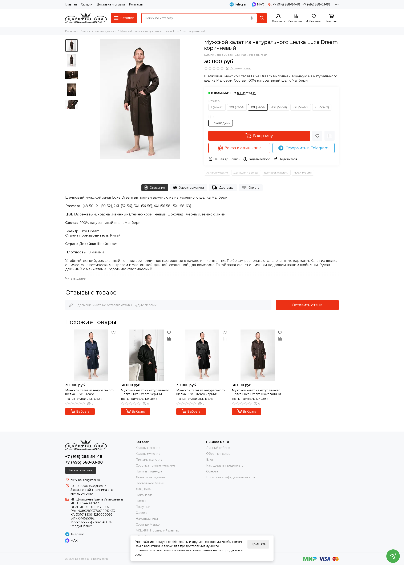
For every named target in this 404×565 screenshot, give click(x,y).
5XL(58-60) (300, 107)
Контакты (136, 4)
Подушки (143, 507)
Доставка (226, 188)
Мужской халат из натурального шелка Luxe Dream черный (145, 392)
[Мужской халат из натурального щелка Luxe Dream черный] (202, 355)
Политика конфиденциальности (230, 477)
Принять (258, 544)
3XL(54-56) (257, 107)
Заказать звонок (80, 470)
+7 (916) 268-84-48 (286, 4)
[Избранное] (317, 136)
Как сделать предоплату (224, 465)
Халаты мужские (105, 31)
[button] (82, 99)
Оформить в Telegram (307, 148)
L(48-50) (217, 107)
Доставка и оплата (111, 4)
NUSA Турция (303, 172)
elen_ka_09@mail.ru (85, 480)
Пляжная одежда (149, 471)
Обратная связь (218, 454)
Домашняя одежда (246, 172)
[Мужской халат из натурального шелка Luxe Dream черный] (146, 355)
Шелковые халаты (276, 172)
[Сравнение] (329, 136)
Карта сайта (101, 558)
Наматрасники (147, 519)
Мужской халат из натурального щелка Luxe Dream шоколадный (256, 392)
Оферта (212, 471)
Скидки (86, 4)
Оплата (254, 188)
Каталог (85, 31)
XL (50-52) (322, 107)
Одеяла (141, 513)
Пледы (141, 501)
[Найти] (262, 18)
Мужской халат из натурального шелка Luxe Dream (89, 392)
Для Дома (143, 489)
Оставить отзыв (307, 305)
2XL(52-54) (236, 107)
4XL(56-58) (279, 107)
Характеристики (191, 188)
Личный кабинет (219, 448)
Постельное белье (150, 483)
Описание (157, 188)
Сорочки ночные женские (155, 465)
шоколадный (220, 123)
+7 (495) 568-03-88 (316, 4)
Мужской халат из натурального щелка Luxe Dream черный (200, 392)
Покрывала (144, 495)
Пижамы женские (149, 459)
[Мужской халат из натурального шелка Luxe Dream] (91, 355)
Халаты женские (148, 448)
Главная (71, 4)
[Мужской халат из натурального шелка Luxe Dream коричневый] (140, 99)
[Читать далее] (75, 278)
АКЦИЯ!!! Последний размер (157, 530)
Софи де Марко (148, 524)
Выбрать (82, 411)
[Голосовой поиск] (251, 18)
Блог (209, 459)
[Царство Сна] (86, 18)
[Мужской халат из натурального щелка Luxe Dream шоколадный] (257, 355)
